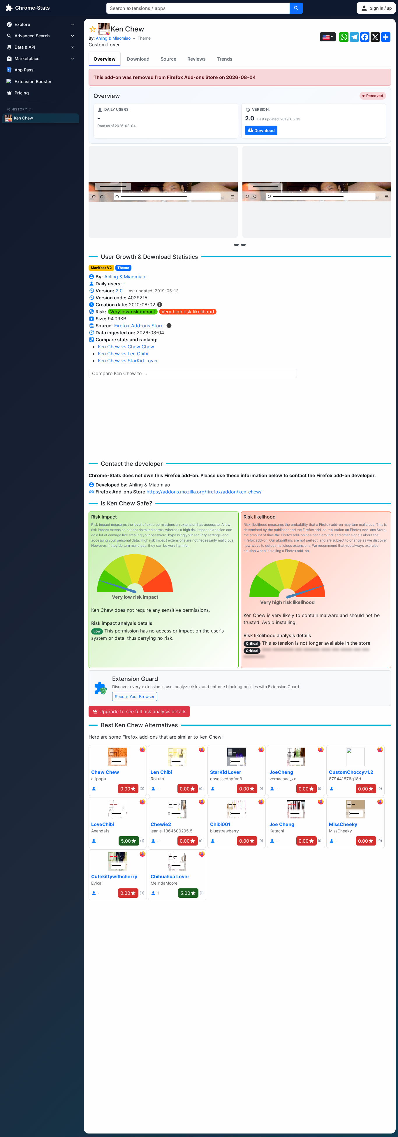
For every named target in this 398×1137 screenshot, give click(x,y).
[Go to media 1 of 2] (236, 244)
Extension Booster (33, 81)
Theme (144, 38)
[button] (376, 8)
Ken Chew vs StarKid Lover (128, 360)
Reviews (196, 59)
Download (138, 59)
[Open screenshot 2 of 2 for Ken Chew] (317, 192)
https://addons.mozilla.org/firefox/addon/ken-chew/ (204, 492)
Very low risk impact (132, 311)
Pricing (22, 92)
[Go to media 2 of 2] (243, 244)
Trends (225, 59)
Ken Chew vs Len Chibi (123, 353)
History (22, 109)
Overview (105, 59)
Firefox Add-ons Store (138, 325)
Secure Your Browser (134, 696)
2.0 (119, 291)
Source (168, 59)
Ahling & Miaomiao (113, 38)
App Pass (24, 70)
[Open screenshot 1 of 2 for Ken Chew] (163, 192)
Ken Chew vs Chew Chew (126, 346)
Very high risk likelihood (187, 311)
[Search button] (296, 8)
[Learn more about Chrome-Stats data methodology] (169, 325)
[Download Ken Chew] (314, 120)
